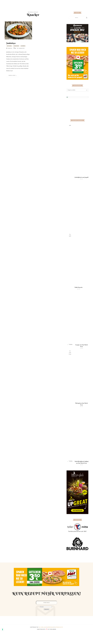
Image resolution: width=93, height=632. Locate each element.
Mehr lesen (12, 75)
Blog (31, 3)
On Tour (57, 3)
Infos (61, 3)
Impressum (50, 627)
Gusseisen (16, 45)
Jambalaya (10, 43)
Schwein (23, 45)
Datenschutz (59, 627)
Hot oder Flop (49, 3)
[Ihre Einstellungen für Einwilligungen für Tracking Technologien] (2, 629)
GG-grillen (42, 627)
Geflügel (9, 45)
